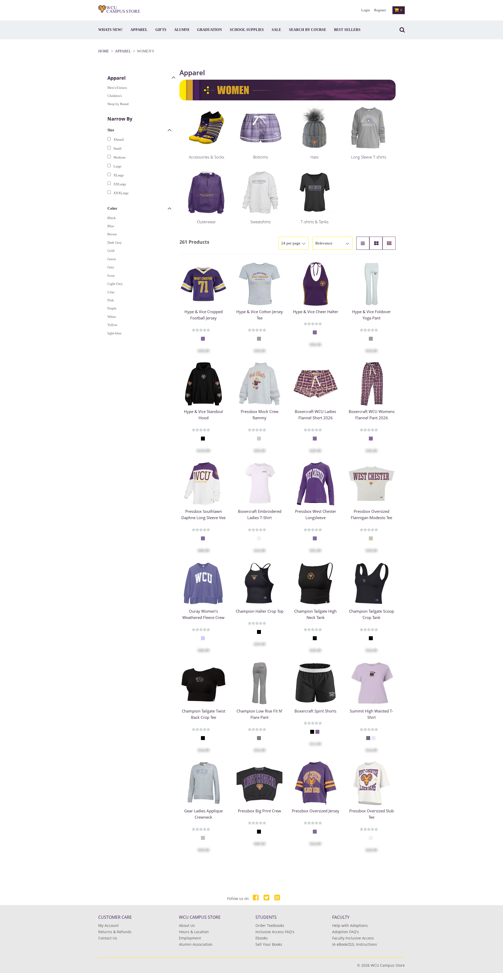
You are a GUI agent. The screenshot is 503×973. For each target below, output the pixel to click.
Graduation (209, 30)
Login (365, 10)
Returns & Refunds (115, 931)
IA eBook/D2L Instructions (354, 944)
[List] (362, 243)
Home (104, 51)
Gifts (160, 30)
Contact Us (107, 938)
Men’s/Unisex (117, 88)
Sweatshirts (260, 221)
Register (380, 10)
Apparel (138, 30)
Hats (314, 157)
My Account (108, 925)
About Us (187, 925)
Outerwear (206, 221)
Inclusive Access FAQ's (274, 931)
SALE (276, 30)
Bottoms (260, 157)
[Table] (375, 243)
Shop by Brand (118, 104)
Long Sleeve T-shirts (368, 157)
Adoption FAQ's (345, 931)
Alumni (181, 30)
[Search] (401, 29)
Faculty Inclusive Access (353, 938)
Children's (114, 96)
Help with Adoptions (350, 925)
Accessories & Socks (206, 157)
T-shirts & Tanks (315, 221)
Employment (190, 938)
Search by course (307, 30)
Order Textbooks (269, 925)
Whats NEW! (110, 30)
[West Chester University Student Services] (119, 9)
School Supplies (247, 30)
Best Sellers (347, 30)
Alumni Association (195, 944)
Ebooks (261, 938)
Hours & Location (194, 931)
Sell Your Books (268, 944)
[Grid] (389, 243)
